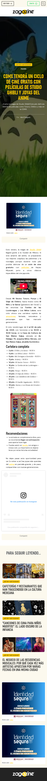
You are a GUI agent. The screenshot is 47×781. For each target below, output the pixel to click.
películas (26, 267)
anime (11, 464)
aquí (16, 233)
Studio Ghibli (35, 249)
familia (24, 445)
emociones (10, 316)
